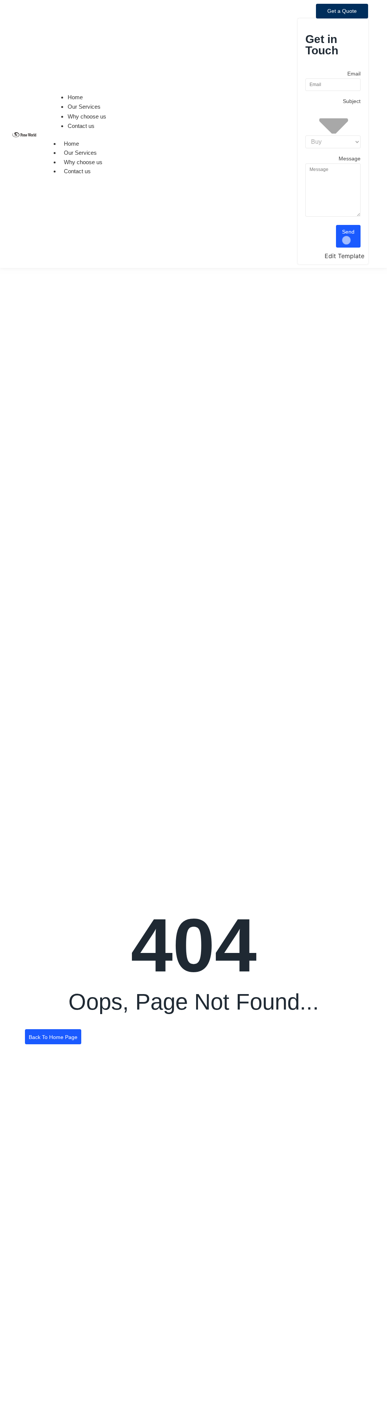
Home (71, 143)
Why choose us (83, 162)
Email (354, 74)
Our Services (80, 152)
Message (350, 159)
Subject (352, 101)
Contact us (77, 171)
